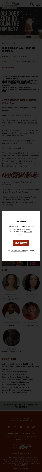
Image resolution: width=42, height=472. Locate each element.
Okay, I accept (21, 243)
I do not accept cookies (18, 250)
